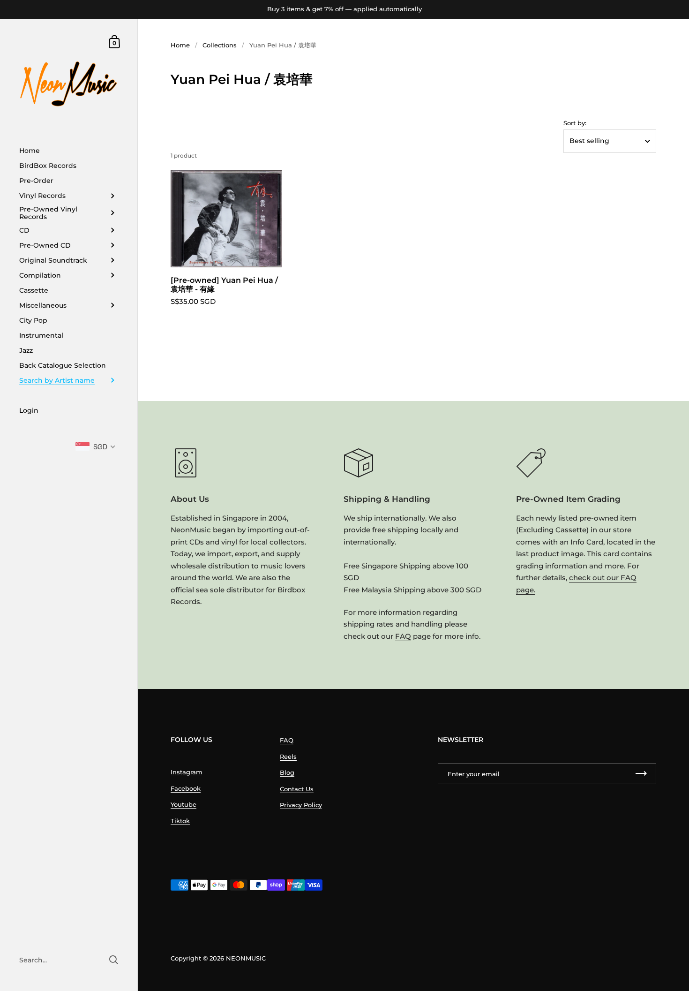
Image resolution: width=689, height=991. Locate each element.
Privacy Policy (301, 805)
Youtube (183, 804)
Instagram (186, 772)
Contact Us (297, 789)
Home (180, 45)
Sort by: (574, 123)
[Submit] (114, 960)
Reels (288, 756)
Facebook (186, 788)
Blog (287, 772)
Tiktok (180, 821)
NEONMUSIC (246, 958)
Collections (219, 45)
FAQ (403, 636)
